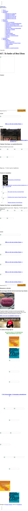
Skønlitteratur (5, 39)
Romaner (7, 45)
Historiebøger (8, 27)
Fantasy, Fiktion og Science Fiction (13, 43)
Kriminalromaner (9, 44)
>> (22, 123)
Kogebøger (5, 38)
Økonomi (7, 36)
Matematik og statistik (10, 29)
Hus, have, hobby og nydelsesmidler (13, 28)
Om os (4, 10)
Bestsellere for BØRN (10, 14)
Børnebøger (8, 40)
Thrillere (7, 46)
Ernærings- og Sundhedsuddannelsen (13, 23)
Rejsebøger (7, 32)
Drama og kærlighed (9, 41)
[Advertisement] (14, 94)
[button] (3, 7)
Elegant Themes (8, 504)
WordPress (19, 504)
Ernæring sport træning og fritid (12, 24)
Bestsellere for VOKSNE (10, 13)
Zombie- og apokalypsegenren (11, 47)
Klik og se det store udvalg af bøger (13, 123)
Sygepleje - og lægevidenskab (11, 35)
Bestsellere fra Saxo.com (10, 18)
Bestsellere (5, 12)
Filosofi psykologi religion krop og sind (13, 25)
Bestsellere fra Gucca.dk (10, 17)
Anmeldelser (5, 11)
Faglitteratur (5, 21)
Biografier (5, 19)
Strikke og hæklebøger (10, 34)
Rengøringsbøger (9, 33)
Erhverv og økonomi (9, 22)
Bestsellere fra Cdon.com (10, 16)
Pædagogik (7, 30)
